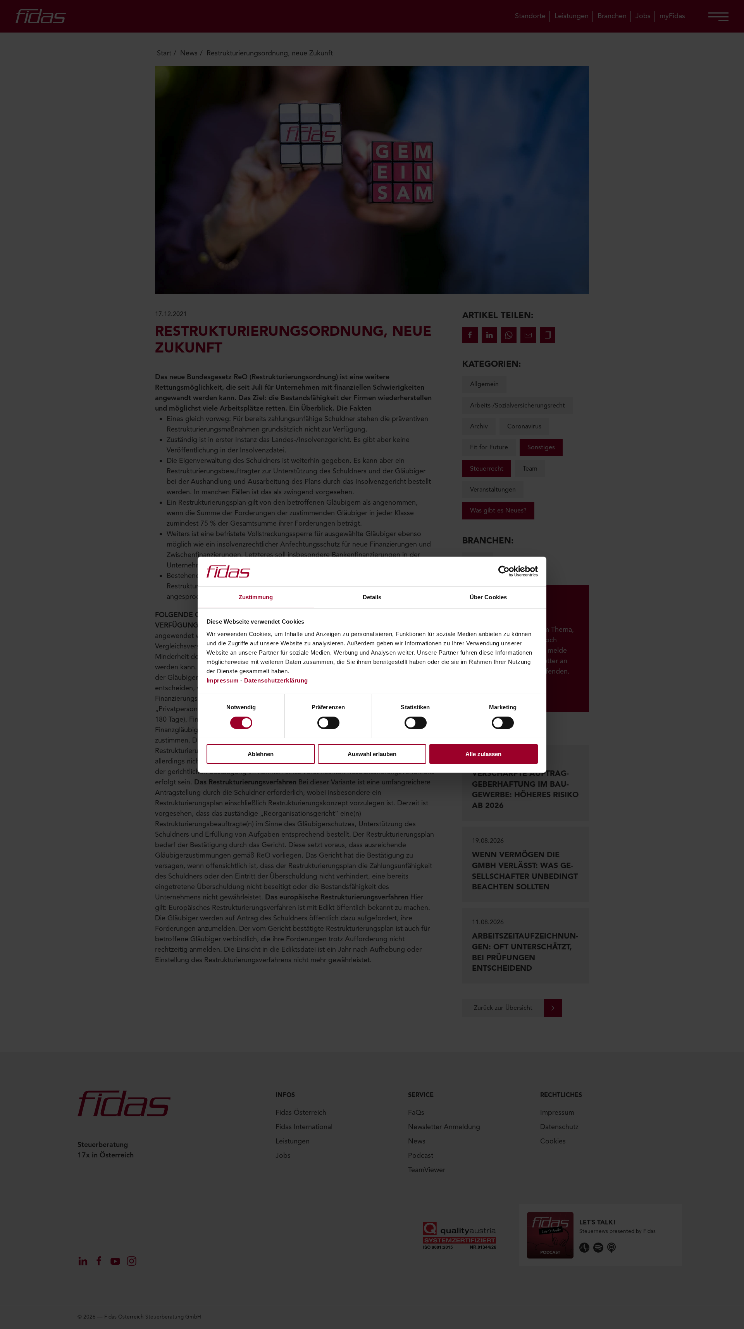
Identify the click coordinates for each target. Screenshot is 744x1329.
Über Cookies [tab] (488, 596)
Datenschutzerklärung (276, 680)
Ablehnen (261, 753)
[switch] (328, 723)
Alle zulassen (483, 753)
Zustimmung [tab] (256, 596)
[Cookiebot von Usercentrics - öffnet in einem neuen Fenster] (504, 571)
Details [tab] (372, 596)
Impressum (223, 680)
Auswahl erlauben (372, 753)
